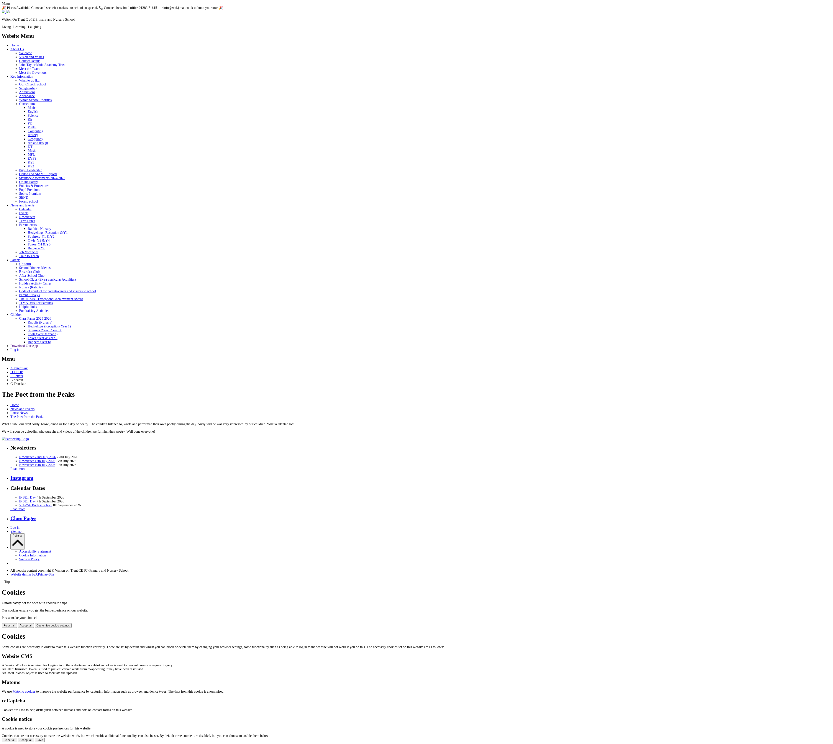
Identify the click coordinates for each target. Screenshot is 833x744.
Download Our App (24, 346)
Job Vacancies (28, 252)
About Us (17, 49)
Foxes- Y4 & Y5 (39, 244)
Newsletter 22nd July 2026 (37, 457)
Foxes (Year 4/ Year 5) (43, 338)
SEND (23, 197)
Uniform (25, 264)
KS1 (31, 162)
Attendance (27, 96)
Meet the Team (29, 68)
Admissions (27, 92)
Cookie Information (32, 555)
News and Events (22, 205)
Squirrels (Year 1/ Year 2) (45, 330)
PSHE (32, 127)
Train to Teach (29, 256)
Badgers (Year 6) (39, 342)
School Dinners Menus (35, 268)
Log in (15, 350)
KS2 (31, 166)
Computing (35, 131)
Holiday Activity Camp (35, 283)
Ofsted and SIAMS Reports (38, 174)
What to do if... (29, 80)
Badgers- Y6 (36, 248)
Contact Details (29, 61)
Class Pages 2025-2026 (35, 318)
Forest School (28, 201)
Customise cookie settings (53, 625)
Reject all (9, 625)
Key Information (21, 76)
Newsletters (27, 217)
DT (30, 147)
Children (16, 314)
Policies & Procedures (34, 186)
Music (32, 150)
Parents (15, 260)
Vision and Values (31, 57)
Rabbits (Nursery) (40, 322)
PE (30, 123)
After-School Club (31, 275)
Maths (32, 108)
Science (33, 115)
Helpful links (28, 307)
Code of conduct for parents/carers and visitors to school (57, 291)
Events (23, 213)
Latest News (19, 413)
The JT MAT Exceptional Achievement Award (51, 299)
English (33, 111)
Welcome (25, 53)
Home (14, 45)
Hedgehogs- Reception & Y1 (48, 232)
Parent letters (28, 225)
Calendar (25, 209)
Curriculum (27, 104)
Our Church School (32, 84)
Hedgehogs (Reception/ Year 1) (49, 326)
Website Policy (29, 559)
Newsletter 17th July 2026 (37, 461)
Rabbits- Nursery (39, 229)
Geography (35, 139)
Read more (17, 469)
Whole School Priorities (35, 100)
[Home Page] (6, 12)
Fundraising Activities (34, 310)
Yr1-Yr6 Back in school (35, 505)
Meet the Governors (32, 72)
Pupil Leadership (30, 170)
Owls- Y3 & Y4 (39, 240)
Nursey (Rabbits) (31, 287)
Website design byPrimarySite (32, 574)
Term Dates (27, 221)
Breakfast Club (29, 271)
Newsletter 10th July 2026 (37, 465)
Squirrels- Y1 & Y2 (41, 236)
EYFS (32, 158)
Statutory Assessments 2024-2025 (42, 178)
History (33, 135)
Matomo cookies (24, 691)
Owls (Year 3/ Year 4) (42, 334)
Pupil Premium (29, 189)
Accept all (26, 625)
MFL (31, 154)
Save (39, 740)
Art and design (38, 143)
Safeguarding (28, 88)
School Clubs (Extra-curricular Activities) (47, 279)
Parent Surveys (29, 295)
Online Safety (28, 182)
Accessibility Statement (35, 551)
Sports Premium (30, 193)
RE (30, 119)
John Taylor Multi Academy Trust (42, 65)
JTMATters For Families (36, 303)
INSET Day (27, 497)
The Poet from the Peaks (27, 417)
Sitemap (15, 531)
